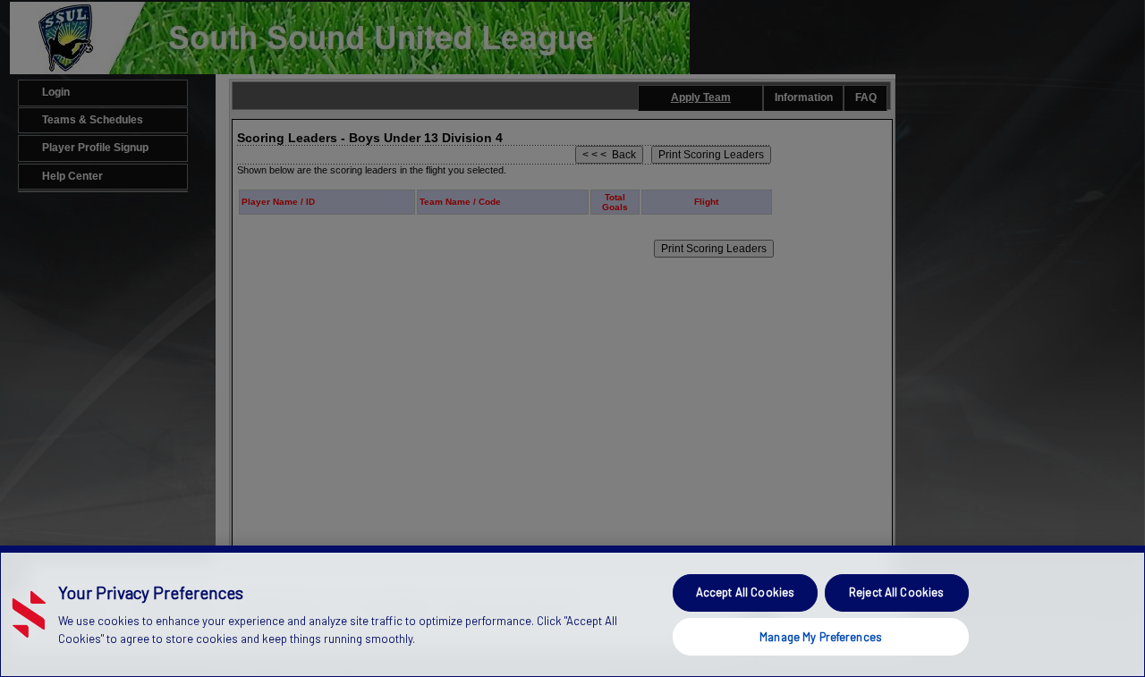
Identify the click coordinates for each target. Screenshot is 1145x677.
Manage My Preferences (820, 636)
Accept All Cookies (745, 592)
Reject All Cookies (896, 592)
